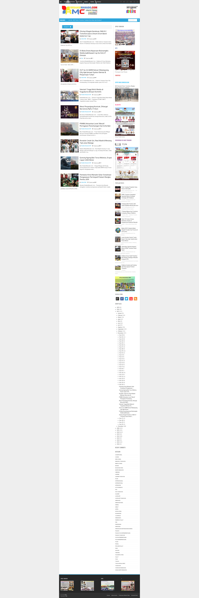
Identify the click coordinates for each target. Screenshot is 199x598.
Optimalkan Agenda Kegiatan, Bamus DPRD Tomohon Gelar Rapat (129, 248)
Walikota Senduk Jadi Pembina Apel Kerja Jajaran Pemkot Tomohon (129, 266)
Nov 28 (121, 420)
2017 (118, 311)
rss (136, 299)
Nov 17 (121, 366)
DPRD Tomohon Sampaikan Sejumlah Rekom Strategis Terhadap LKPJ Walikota (128, 196)
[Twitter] (124, 1)
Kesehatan (118, 485)
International (119, 483)
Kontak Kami (134, 595)
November (121, 333)
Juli (119, 325)
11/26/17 (66, 27)
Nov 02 (121, 337)
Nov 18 (121, 368)
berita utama (118, 463)
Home (108, 595)
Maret (119, 317)
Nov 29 (121, 422)
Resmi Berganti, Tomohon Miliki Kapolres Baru (84, 20)
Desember (121, 426)
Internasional (119, 480)
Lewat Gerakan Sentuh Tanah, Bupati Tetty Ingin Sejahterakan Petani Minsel (129, 239)
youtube (131, 299)
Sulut (116, 557)
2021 (118, 434)
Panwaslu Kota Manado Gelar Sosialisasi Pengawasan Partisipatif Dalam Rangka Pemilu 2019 (95, 177)
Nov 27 (121, 418)
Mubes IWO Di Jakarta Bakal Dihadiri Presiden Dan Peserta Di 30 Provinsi (129, 230)
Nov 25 (121, 382)
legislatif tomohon (120, 498)
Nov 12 (121, 356)
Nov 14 (121, 360)
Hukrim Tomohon (120, 476)
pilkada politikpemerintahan (122, 533)
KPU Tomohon (119, 491)
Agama (117, 457)
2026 (118, 444)
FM (66, 596)
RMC (66, 595)
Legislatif (117, 496)
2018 (118, 428)
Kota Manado (119, 487)
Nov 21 (121, 374)
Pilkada (117, 530)
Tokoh (117, 561)
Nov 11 (121, 355)
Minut (116, 507)
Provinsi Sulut (119, 546)
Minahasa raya (119, 502)
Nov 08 (121, 349)
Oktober (120, 331)
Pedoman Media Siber (124, 595)
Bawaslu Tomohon (120, 461)
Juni (119, 323)
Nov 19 (121, 370)
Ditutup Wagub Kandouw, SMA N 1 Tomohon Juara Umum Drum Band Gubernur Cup (93, 33)
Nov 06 (121, 345)
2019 (118, 430)
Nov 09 (121, 351)
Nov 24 (121, 380)
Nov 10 (121, 352)
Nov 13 (121, 358)
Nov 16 (121, 364)
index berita (114, 595)
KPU (116, 489)
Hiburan (117, 472)
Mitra (116, 509)
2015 (118, 307)
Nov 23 (121, 378)
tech (116, 559)
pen (116, 522)
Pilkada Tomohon (120, 535)
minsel (117, 504)
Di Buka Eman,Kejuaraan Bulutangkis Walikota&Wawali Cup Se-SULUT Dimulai (94, 53)
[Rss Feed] (138, 1)
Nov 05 (121, 343)
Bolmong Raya (119, 467)
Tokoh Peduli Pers (120, 563)
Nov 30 (121, 424)
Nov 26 (121, 384)
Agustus (120, 327)
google (118, 299)
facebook (122, 299)
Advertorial (118, 454)
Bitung (117, 465)
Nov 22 (121, 376)
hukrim (117, 474)
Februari (120, 315)
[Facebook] (121, 1)
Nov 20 (121, 372)
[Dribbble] (134, 1)
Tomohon (118, 565)
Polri (116, 541)
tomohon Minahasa (120, 567)
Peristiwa (117, 526)
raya (116, 548)
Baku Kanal (118, 459)
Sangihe (117, 552)
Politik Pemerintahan (120, 537)
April (119, 319)
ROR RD (117, 550)
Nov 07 (121, 347)
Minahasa (117, 500)
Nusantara (118, 513)
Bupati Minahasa (119, 470)
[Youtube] (131, 1)
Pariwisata (118, 517)
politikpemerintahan (120, 539)
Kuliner (117, 494)
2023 (118, 438)
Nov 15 (121, 362)
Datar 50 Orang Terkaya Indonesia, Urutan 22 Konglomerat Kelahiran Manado (129, 220)
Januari (120, 313)
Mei (119, 321)
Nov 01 (121, 335)
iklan (116, 478)
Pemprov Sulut (119, 520)
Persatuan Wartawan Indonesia (123, 528)
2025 (118, 442)
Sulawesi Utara (119, 554)
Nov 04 (121, 341)
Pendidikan (118, 524)
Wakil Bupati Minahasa (121, 570)
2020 (118, 432)
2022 (118, 436)
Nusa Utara (118, 511)
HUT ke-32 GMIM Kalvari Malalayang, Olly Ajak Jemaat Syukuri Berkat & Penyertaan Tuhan (94, 72)
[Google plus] (128, 1)
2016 (118, 309)
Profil (117, 544)
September (121, 329)
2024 (118, 440)
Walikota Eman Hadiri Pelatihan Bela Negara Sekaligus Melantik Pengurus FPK (129, 257)
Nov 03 (121, 339)
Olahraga (118, 515)
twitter (127, 299)
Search (139, 20)
